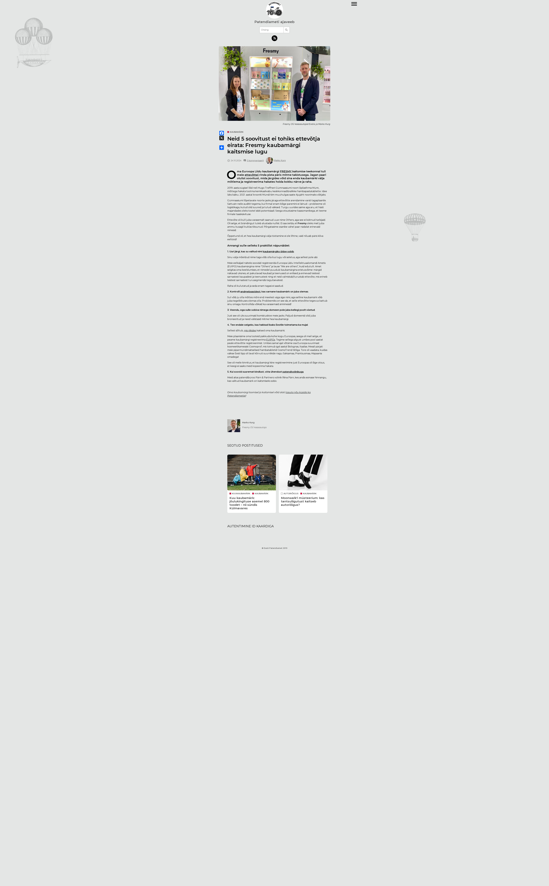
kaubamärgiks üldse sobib (278, 251)
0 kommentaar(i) (255, 160)
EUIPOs (270, 339)
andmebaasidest (250, 291)
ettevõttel (252, 174)
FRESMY (286, 171)
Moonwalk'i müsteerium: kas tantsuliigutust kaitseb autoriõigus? (302, 501)
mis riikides (250, 330)
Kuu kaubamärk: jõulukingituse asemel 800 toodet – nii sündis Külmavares (249, 503)
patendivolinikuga (293, 371)
